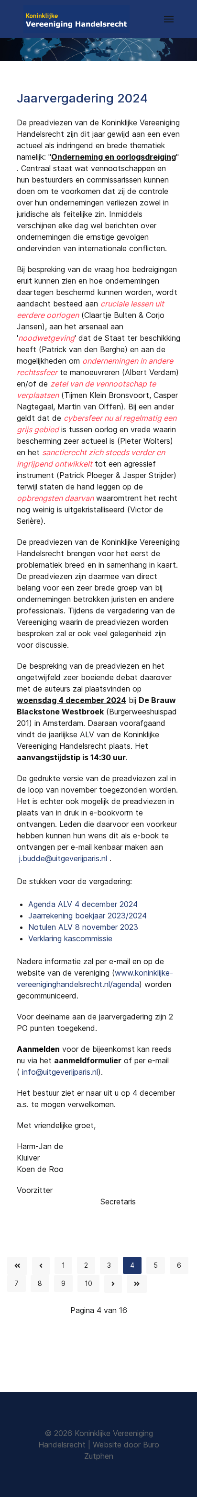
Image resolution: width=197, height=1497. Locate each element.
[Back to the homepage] (76, 19)
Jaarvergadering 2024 (82, 98)
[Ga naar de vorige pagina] (41, 1266)
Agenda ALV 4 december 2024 (83, 904)
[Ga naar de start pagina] (17, 1266)
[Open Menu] (169, 19)
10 (88, 1283)
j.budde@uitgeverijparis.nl (63, 858)
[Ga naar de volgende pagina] (113, 1284)
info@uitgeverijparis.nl (60, 1072)
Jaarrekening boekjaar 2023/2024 (87, 915)
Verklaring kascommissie (70, 938)
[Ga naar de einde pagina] (137, 1284)
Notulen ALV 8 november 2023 (83, 927)
